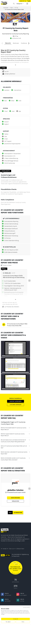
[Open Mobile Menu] (27, 3)
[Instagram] (17, 594)
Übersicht (8, 43)
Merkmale (16, 43)
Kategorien (19, 3)
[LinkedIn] (2, 600)
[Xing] (17, 600)
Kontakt (5, 548)
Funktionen (24, 43)
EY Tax (16, 7)
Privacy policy (26, 607)
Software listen (20, 548)
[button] (3, 43)
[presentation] (29, 280)
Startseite (5, 7)
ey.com (7, 71)
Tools (11, 7)
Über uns (11, 548)
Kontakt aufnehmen (10, 74)
